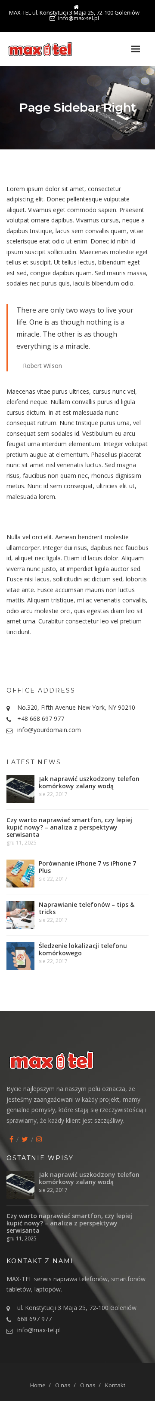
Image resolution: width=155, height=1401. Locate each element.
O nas (63, 1385)
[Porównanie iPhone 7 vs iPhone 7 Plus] (20, 873)
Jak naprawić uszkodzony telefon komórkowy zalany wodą (89, 782)
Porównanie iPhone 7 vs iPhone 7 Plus (87, 867)
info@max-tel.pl (39, 1330)
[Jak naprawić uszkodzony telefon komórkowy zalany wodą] (20, 789)
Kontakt (115, 1385)
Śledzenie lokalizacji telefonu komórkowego (83, 949)
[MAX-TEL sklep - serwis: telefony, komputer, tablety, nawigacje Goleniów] (51, 49)
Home (38, 1385)
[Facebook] (11, 1139)
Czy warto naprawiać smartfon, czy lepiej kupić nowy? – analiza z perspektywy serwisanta (69, 827)
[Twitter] (25, 1139)
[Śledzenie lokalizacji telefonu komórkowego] (20, 956)
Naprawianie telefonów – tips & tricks (86, 908)
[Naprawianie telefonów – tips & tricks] (20, 915)
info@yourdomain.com (49, 730)
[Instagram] (39, 1139)
